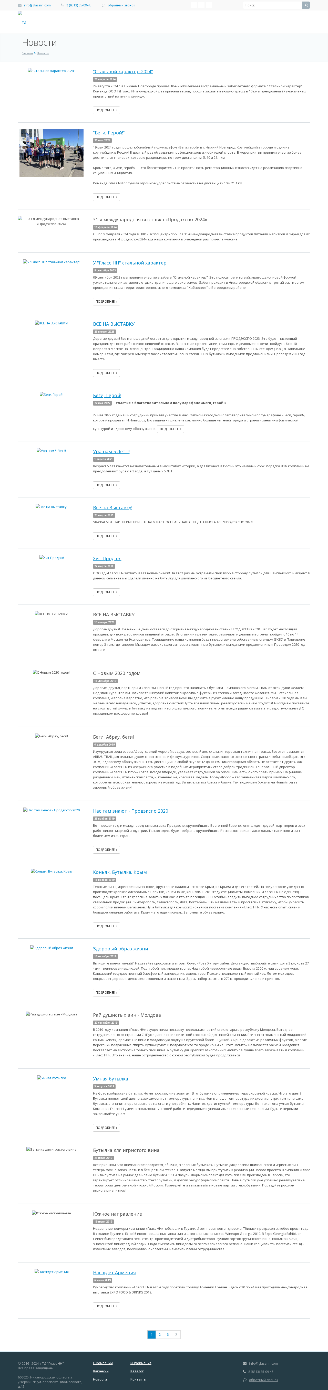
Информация (140, 1363)
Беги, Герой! (107, 395)
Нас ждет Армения (114, 1272)
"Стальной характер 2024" (123, 71)
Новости (100, 1379)
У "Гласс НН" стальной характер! (130, 263)
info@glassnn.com (37, 5)
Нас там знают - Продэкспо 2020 (130, 811)
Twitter (209, 5)
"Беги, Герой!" (109, 133)
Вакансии (101, 1371)
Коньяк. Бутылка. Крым (120, 872)
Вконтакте (194, 5)
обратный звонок (121, 5)
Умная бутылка (110, 1079)
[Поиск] (306, 5)
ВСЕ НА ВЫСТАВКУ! (114, 324)
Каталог (137, 1371)
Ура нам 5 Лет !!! (111, 451)
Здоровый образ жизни (120, 949)
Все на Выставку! (112, 507)
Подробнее (106, 110)
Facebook (201, 5)
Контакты (138, 1379)
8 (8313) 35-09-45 (78, 5)
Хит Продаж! (107, 558)
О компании (103, 1363)
